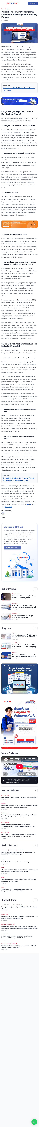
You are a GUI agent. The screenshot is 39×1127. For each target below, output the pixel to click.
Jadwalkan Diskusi (11, 548)
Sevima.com (31, 504)
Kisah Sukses (4, 924)
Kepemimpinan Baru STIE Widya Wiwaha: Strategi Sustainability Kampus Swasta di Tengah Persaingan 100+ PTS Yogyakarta (19, 826)
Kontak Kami (33, 3)
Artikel (13, 642)
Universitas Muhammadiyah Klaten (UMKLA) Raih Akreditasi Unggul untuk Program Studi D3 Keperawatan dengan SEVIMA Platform (19, 928)
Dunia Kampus (5, 9)
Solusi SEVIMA (16, 905)
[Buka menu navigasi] (2, 3)
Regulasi (14, 633)
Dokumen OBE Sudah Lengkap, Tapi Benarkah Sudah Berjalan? (19, 797)
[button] (34, 1122)
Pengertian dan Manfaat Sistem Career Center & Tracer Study (19, 89)
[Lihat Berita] (6, 596)
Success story (24, 905)
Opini (2, 859)
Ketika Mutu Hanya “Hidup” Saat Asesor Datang (15, 862)
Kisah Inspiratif (20, 850)
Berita (6, 850)
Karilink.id (8, 507)
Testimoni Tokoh (13, 943)
